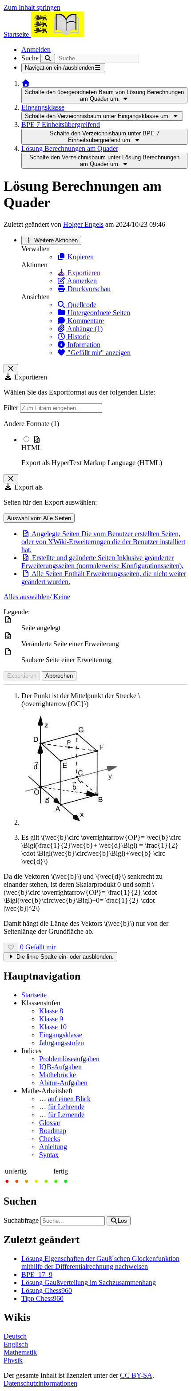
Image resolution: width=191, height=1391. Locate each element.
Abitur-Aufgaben (63, 1083)
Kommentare (85, 320)
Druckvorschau (88, 288)
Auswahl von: (39, 518)
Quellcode (81, 304)
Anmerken (81, 281)
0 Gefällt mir (38, 947)
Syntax (49, 1154)
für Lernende (66, 1114)
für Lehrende (66, 1106)
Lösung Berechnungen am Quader (69, 148)
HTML (31, 447)
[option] (104, 451)
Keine (61, 597)
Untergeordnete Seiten (98, 312)
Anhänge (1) (84, 328)
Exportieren (83, 273)
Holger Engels (83, 224)
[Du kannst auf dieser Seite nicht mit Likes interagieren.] (11, 947)
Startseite (34, 995)
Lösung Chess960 (46, 1290)
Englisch (16, 1344)
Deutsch (15, 1336)
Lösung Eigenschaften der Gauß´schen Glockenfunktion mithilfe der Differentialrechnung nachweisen (100, 1262)
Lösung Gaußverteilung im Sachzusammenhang (88, 1282)
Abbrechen (59, 675)
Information (83, 344)
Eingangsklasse (42, 107)
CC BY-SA (136, 1375)
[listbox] (95, 443)
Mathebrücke (57, 1075)
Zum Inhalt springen (32, 7)
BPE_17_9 (36, 1274)
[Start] (25, 83)
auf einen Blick (69, 1099)
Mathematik (20, 1352)
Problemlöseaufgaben (69, 1059)
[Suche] (47, 58)
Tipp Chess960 (42, 1298)
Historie (78, 336)
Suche (30, 58)
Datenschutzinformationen (40, 1383)
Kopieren (80, 257)
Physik (13, 1360)
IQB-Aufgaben (60, 1067)
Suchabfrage (21, 1220)
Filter (12, 407)
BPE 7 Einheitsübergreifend (60, 124)
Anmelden (36, 49)
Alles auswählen (27, 597)
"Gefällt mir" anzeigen (98, 352)
